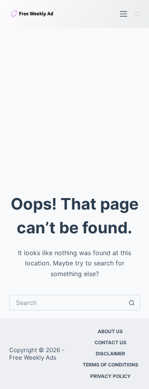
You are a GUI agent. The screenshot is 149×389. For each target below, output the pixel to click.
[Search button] (132, 303)
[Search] (137, 14)
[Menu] (123, 13)
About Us (110, 331)
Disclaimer (110, 354)
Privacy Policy (110, 376)
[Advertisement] (74, 106)
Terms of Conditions (110, 365)
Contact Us (110, 342)
